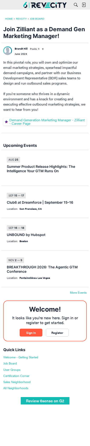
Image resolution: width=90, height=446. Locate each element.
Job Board (10, 363)
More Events (78, 293)
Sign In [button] (31, 332)
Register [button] (57, 332)
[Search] (76, 5)
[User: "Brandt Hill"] (7, 50)
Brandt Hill (21, 48)
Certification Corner (16, 375)
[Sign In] (84, 5)
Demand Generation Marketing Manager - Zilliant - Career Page (47, 122)
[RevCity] (45, 5)
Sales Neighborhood (17, 382)
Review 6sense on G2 (45, 400)
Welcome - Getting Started (20, 357)
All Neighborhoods (15, 388)
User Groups (12, 369)
